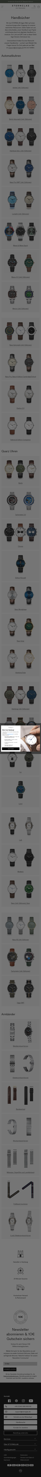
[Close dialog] (39, 727)
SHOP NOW (11, 748)
